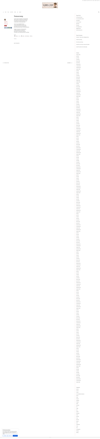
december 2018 (78, 186)
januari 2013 (78, 300)
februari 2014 (78, 279)
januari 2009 (78, 377)
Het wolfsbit (78, 20)
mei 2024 (77, 83)
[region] (10, 433)
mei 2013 (77, 293)
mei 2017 (77, 216)
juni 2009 (77, 369)
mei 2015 (77, 255)
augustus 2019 (78, 173)
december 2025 (78, 64)
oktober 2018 (78, 189)
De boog (81, 39)
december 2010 (78, 340)
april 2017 (77, 218)
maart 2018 (77, 200)
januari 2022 (78, 126)
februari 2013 (78, 298)
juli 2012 (77, 309)
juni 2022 (77, 118)
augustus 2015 (78, 250)
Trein (77, 427)
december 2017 (78, 205)
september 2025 (78, 67)
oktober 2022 (78, 112)
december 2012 (78, 301)
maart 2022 (77, 123)
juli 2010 (77, 348)
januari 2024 (78, 88)
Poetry (77, 414)
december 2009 (78, 359)
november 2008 (78, 380)
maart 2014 (77, 277)
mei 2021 (77, 139)
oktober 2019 (78, 170)
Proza (8, 12)
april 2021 (77, 141)
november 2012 (78, 303)
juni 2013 (77, 292)
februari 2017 (78, 221)
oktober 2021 (78, 131)
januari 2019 (78, 184)
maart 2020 (77, 162)
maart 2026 (77, 59)
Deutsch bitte (88, 0)
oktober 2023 (78, 93)
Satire (77, 422)
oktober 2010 (78, 343)
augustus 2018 (78, 192)
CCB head (50, 437)
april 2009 (77, 372)
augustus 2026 (78, 54)
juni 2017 (77, 215)
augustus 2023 (78, 96)
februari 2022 (78, 125)
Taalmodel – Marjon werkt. (79, 37)
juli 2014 (77, 271)
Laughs (77, 408)
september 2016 (78, 229)
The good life (78, 424)
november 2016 (78, 226)
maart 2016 (77, 239)
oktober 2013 (78, 285)
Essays (77, 397)
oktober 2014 (78, 266)
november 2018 (78, 187)
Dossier (77, 395)
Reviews (77, 421)
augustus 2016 (78, 231)
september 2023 (78, 94)
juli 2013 (77, 290)
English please (85, 0)
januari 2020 (78, 165)
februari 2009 (78, 375)
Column (77, 392)
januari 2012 (78, 319)
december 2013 (78, 282)
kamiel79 (5, 21)
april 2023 (77, 102)
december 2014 (78, 263)
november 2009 (78, 361)
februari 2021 (78, 144)
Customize (5, 435)
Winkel (15, 12)
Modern (77, 411)
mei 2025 (77, 72)
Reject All (10, 435)
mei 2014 (77, 274)
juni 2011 (77, 330)
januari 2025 (78, 78)
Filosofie (77, 398)
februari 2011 (78, 337)
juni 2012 (77, 311)
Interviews (77, 405)
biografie (69, 62)
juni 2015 (77, 253)
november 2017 (78, 207)
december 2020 (78, 147)
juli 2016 (77, 232)
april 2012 (77, 314)
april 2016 (77, 237)
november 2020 (78, 149)
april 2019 (77, 179)
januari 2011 (78, 338)
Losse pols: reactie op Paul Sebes (85, 44)
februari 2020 (78, 163)
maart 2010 (77, 354)
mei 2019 (77, 178)
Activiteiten (11, 12)
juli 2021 (77, 136)
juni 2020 (77, 157)
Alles (82, 0)
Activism (77, 389)
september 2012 (78, 306)
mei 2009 (77, 370)
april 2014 (77, 276)
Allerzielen (77, 25)
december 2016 (78, 224)
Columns (91, 0)
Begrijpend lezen (78, 28)
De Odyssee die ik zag (79, 17)
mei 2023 (77, 101)
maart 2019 (77, 181)
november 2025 (78, 65)
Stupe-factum (6, 62)
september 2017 (78, 210)
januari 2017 (78, 223)
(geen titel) (77, 23)
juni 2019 (77, 176)
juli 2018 (77, 194)
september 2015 (78, 248)
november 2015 (78, 245)
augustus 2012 (78, 308)
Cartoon (77, 390)
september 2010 (78, 345)
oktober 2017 (78, 208)
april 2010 (77, 353)
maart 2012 (77, 316)
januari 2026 (78, 62)
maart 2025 (77, 75)
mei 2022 (77, 120)
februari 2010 (78, 356)
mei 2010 (77, 351)
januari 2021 (78, 146)
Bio (17, 12)
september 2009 (78, 364)
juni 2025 (77, 70)
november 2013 (78, 284)
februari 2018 (78, 202)
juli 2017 (77, 213)
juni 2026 (77, 56)
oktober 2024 (78, 80)
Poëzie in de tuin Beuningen (83, 46)
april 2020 (77, 160)
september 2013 (78, 287)
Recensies (98, 0)
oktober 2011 (78, 324)
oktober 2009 (78, 362)
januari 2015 (78, 261)
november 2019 (78, 168)
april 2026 (77, 57)
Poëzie (5, 12)
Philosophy (77, 413)
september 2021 (78, 133)
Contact (20, 12)
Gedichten (5, 25)
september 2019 (78, 171)
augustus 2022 (78, 115)
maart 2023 (77, 104)
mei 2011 (77, 332)
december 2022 (78, 109)
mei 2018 (77, 197)
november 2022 (78, 110)
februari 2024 (78, 86)
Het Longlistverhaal (79, 26)
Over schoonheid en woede (80, 18)
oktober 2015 (78, 247)
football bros (78, 44)
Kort (77, 406)
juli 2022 (77, 117)
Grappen (93, 0)
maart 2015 (77, 258)
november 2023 (78, 91)
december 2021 (78, 128)
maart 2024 (77, 85)
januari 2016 (78, 242)
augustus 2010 (78, 346)
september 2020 (78, 152)
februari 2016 (78, 240)
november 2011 (78, 322)
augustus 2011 (78, 327)
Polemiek (95, 0)
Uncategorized (78, 429)
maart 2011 (77, 335)
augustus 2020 (78, 154)
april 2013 (77, 295)
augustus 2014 (78, 269)
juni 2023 (77, 99)
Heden (77, 403)
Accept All (15, 435)
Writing (77, 432)
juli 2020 (77, 155)
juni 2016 (77, 234)
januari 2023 (78, 107)
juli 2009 (77, 367)
